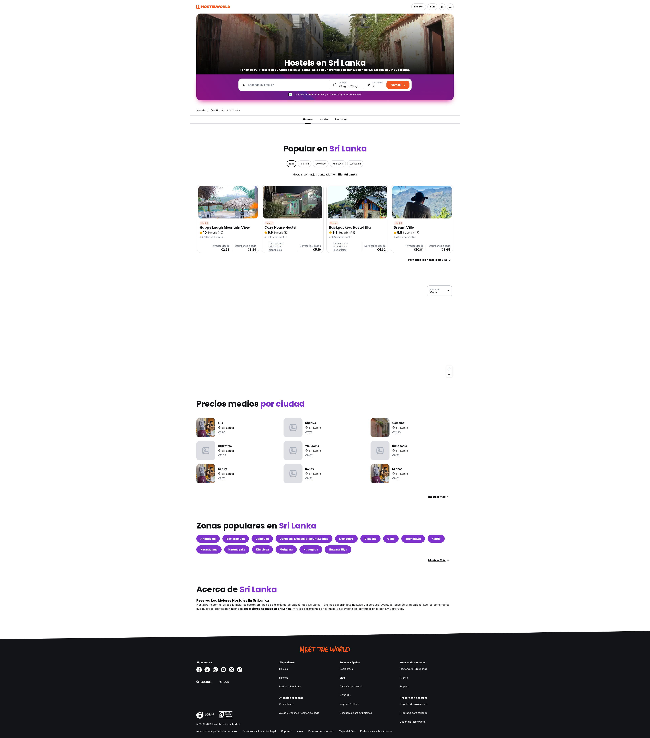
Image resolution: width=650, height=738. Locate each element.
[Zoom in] (449, 369)
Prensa (404, 677)
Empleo (404, 686)
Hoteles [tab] (324, 119)
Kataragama (209, 549)
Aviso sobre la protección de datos (216, 731)
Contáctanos (286, 704)
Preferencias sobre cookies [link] (376, 731)
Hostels (283, 668)
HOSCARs (345, 695)
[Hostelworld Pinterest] (231, 669)
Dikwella (370, 538)
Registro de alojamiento (413, 704)
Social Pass (346, 668)
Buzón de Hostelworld (413, 721)
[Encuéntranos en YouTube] (223, 669)
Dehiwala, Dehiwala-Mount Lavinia (304, 538)
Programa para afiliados (413, 712)
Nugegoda (311, 549)
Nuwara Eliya (338, 549)
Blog (342, 677)
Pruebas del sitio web (320, 731)
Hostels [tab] (308, 119)
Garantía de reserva (351, 686)
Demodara (346, 538)
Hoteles (283, 677)
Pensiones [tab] (341, 119)
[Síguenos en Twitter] (207, 669)
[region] (325, 331)
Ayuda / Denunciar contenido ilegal (299, 712)
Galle (391, 538)
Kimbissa (262, 549)
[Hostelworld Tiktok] (239, 669)
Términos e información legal (259, 731)
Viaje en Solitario (349, 704)
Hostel (204, 223)
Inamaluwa (413, 538)
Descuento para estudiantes (356, 712)
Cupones (286, 731)
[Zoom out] (449, 374)
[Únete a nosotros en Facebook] (199, 669)
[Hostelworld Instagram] (215, 669)
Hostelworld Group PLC (413, 668)
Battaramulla (235, 538)
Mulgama (286, 549)
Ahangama (208, 538)
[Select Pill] (442, 6)
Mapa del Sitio (347, 731)
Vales (300, 731)
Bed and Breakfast (290, 686)
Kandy (436, 538)
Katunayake (236, 549)
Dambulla (262, 538)
